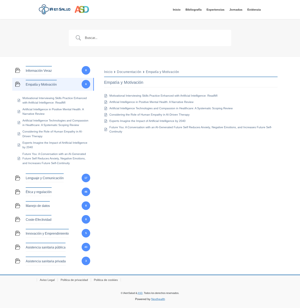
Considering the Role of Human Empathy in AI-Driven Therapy (149, 114)
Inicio (108, 72)
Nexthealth (158, 299)
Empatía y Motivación (162, 72)
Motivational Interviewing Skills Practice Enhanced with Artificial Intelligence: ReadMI (163, 95)
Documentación (129, 72)
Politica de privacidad (74, 280)
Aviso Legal (47, 280)
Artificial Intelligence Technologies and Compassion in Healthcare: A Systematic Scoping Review (171, 108)
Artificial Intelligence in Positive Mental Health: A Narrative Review (151, 102)
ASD (140, 293)
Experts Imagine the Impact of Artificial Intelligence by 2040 (147, 121)
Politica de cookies (106, 280)
